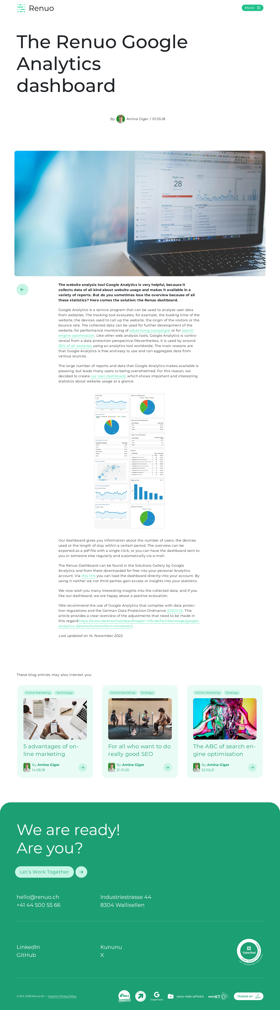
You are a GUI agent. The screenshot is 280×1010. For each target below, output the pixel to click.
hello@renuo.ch (38, 897)
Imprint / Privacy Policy (62, 996)
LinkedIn (28, 947)
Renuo (41, 8)
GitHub (26, 955)
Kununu (111, 947)
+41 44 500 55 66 (38, 905)
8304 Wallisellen (122, 905)
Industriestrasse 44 (125, 897)
